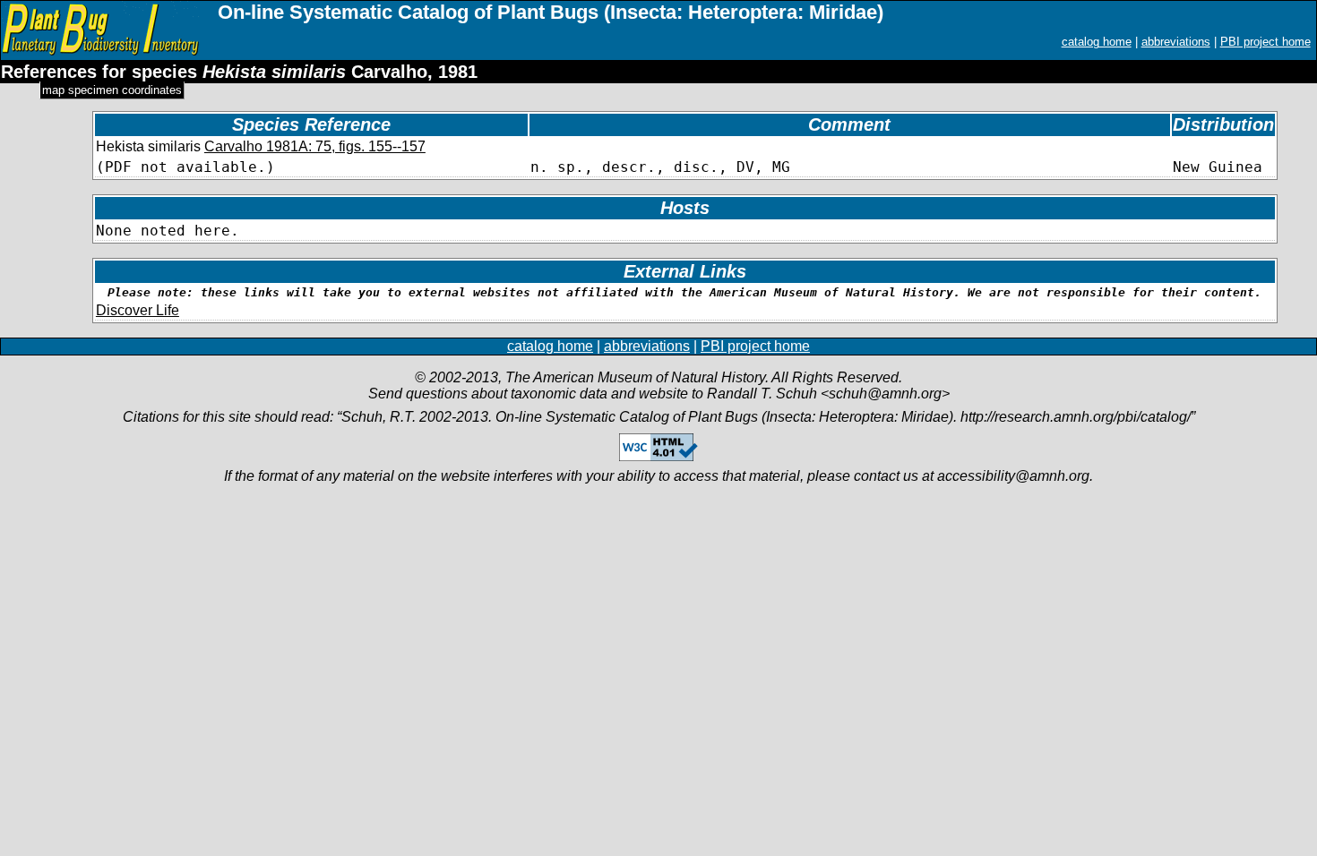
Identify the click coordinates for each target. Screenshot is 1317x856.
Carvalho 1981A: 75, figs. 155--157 (315, 146)
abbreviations (1175, 41)
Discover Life (137, 310)
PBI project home (1265, 41)
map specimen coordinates (112, 90)
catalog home (1097, 41)
